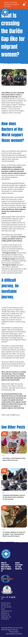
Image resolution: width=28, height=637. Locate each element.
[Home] (5, 12)
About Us (3, 563)
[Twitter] (10, 597)
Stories (17, 563)
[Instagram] (14, 597)
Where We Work (6, 567)
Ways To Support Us (6, 570)
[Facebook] (7, 597)
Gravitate (19, 634)
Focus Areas (5, 565)
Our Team (18, 567)
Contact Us (18, 569)
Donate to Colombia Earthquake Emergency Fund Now (11, 4)
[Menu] (25, 2)
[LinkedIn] (12, 597)
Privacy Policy (14, 632)
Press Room (18, 565)
